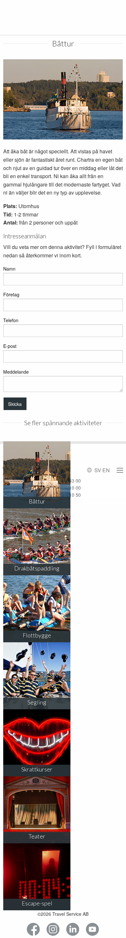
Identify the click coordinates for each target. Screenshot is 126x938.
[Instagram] (53, 929)
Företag (11, 294)
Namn (9, 268)
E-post (9, 346)
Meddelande (16, 371)
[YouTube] (92, 929)
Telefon (10, 320)
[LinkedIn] (72, 929)
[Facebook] (33, 929)
